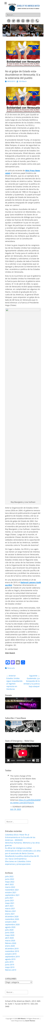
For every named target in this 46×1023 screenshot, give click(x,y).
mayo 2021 (9, 903)
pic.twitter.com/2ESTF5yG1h (22, 802)
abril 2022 (9, 884)
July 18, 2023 (15, 809)
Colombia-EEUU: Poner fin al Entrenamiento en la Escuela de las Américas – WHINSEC (20, 837)
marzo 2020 (10, 940)
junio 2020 (9, 932)
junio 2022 (9, 879)
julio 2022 (9, 876)
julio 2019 (9, 962)
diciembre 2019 (11, 948)
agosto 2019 (10, 959)
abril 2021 (9, 906)
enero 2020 (10, 946)
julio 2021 (9, 898)
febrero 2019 (10, 970)
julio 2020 (9, 930)
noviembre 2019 (12, 951)
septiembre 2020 (12, 924)
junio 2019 (9, 964)
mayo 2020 (9, 935)
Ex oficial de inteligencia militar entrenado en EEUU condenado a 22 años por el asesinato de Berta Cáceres (23, 851)
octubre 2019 (10, 954)
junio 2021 (9, 900)
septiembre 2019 (12, 956)
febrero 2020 (10, 943)
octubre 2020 (10, 922)
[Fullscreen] (37, 760)
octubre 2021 (10, 892)
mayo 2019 (9, 967)
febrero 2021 (10, 911)
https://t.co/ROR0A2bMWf (30, 800)
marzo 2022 (10, 887)
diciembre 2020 (11, 916)
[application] (23, 753)
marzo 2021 (10, 908)
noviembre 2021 (12, 890)
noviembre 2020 (12, 919)
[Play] (8, 760)
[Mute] (33, 760)
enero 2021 (10, 914)
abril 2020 (9, 938)
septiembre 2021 (12, 895)
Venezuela (11, 668)
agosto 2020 (10, 927)
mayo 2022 (9, 882)
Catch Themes (30, 1021)
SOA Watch (23, 81)
